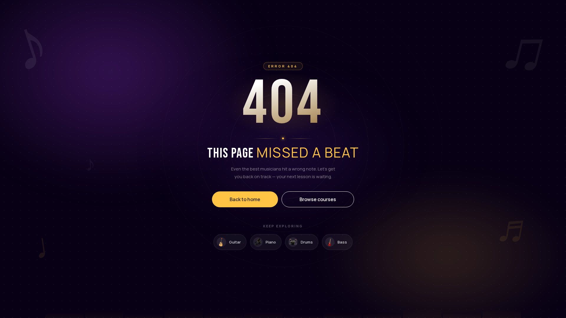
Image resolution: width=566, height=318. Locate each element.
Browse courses (318, 199)
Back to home (245, 199)
